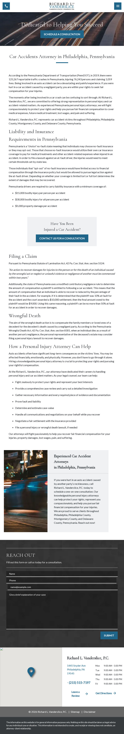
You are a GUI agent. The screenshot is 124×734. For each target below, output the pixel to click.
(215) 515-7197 (79, 682)
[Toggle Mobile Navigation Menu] (117, 6)
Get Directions (104, 693)
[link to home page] (62, 6)
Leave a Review (75, 693)
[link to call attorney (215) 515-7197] (6, 6)
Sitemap (75, 711)
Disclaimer (90, 711)
